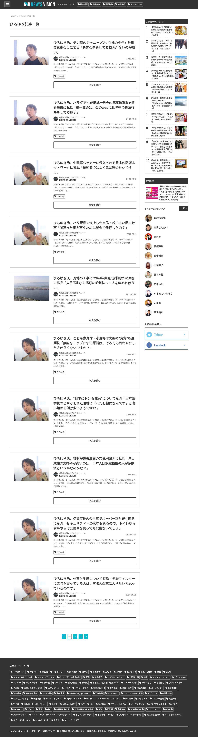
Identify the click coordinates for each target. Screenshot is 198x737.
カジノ (67, 688)
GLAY (168, 672)
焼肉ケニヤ (127, 688)
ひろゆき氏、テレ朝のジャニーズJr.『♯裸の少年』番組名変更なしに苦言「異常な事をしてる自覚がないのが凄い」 (94, 47)
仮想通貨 (37, 699)
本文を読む (95, 85)
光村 (83, 704)
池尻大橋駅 (141, 688)
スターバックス (20, 715)
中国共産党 (72, 683)
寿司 (40, 709)
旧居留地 (101, 715)
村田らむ (33, 672)
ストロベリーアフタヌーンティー (56, 715)
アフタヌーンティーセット (130, 715)
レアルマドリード (53, 699)
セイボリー (18, 709)
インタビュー (136, 4)
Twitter (158, 334)
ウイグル (58, 683)
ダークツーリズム (71, 720)
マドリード (142, 699)
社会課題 (84, 4)
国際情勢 (96, 4)
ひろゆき (61, 76)
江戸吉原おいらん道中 (84, 709)
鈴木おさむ (146, 683)
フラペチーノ (154, 709)
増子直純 (73, 672)
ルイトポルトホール (173, 715)
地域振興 (109, 4)
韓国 (146, 677)
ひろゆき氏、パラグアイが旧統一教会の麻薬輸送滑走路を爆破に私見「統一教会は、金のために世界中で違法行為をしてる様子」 (94, 107)
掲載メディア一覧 (51, 731)
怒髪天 (85, 672)
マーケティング (130, 683)
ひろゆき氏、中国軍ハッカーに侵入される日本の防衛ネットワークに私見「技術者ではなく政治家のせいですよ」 (94, 167)
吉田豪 (45, 672)
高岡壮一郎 (167, 693)
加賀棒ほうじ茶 (137, 709)
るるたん (160, 683)
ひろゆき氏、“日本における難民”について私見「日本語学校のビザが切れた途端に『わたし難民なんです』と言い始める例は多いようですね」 (94, 403)
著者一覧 (36, 731)
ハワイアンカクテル (157, 704)
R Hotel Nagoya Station (79, 693)
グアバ (30, 709)
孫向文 (85, 683)
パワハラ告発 (158, 699)
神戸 (112, 715)
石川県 (110, 709)
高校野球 (172, 699)
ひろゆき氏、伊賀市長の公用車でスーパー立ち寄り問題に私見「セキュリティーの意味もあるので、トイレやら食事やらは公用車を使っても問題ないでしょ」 (94, 523)
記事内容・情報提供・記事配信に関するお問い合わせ (111, 731)
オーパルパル (157, 688)
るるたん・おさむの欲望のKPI (106, 683)
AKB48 (108, 672)
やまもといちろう (20, 699)
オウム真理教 (31, 683)
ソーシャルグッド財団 (133, 693)
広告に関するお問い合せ (73, 731)
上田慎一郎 (134, 677)
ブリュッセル (180, 677)
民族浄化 (46, 683)
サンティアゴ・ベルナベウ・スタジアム (103, 699)
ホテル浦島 (47, 693)
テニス (16, 688)
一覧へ (184, 208)
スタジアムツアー (73, 699)
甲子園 (16, 704)
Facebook (160, 345)
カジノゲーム (53, 688)
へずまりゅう (19, 672)
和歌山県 (60, 693)
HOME (13, 16)
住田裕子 (98, 677)
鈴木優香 (96, 672)
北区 (91, 704)
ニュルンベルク (42, 720)
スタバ (34, 715)
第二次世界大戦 (153, 715)
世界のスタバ (99, 688)
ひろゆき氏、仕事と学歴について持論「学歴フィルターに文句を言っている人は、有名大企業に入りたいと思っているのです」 (94, 583)
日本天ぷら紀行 (69, 704)
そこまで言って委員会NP (70, 677)
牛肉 (49, 709)
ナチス (56, 720)
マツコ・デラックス (45, 677)
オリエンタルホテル (84, 715)
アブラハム (152, 693)
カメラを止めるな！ (115, 677)
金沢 (100, 709)
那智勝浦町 (172, 688)
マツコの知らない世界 (22, 677)
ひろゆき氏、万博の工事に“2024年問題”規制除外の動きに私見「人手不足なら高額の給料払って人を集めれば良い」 (94, 282)
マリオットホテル (118, 704)
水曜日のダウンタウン (33, 688)
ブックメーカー (175, 683)
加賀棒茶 (122, 709)
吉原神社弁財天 (62, 709)
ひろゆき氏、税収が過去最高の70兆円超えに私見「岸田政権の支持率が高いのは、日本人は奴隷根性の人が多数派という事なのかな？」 (94, 463)
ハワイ (174, 704)
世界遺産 (113, 688)
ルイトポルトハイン (21, 720)
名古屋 (119, 672)
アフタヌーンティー (161, 677)
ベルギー (17, 683)
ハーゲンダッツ (137, 704)
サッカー (129, 699)
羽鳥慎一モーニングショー (35, 704)
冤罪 (88, 677)
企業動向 (122, 4)
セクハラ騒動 (146, 672)
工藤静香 (99, 693)
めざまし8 (131, 672)
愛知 (159, 672)
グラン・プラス (81, 688)
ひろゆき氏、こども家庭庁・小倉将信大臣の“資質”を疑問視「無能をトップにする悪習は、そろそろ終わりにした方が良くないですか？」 (94, 343)
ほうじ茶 (169, 709)
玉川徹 (54, 704)
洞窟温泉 (17, 693)
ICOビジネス (113, 693)
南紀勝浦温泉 (31, 693)
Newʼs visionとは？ (19, 731)
